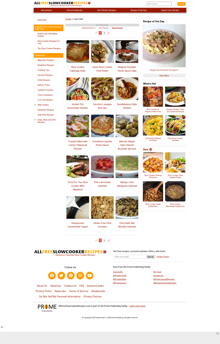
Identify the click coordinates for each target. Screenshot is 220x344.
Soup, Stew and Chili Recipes (47, 121)
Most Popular (117, 28)
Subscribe (42, 20)
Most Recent (103, 28)
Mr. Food (157, 272)
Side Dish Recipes (46, 115)
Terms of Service (78, 291)
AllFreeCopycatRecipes (163, 279)
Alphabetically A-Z (88, 28)
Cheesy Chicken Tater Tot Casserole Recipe (175, 111)
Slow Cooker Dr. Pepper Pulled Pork (153, 111)
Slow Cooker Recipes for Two (49, 42)
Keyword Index (95, 285)
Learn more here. (137, 306)
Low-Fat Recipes (45, 100)
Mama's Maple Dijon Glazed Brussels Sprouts (127, 145)
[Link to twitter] (61, 275)
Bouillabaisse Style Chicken (127, 106)
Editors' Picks (44, 85)
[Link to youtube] (89, 275)
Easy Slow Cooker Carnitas (175, 139)
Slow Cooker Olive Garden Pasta (175, 176)
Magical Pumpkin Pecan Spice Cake (127, 69)
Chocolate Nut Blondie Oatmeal (127, 225)
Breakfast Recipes (46, 65)
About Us (42, 285)
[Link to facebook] (52, 275)
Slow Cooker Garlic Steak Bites (153, 205)
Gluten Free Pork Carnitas (102, 225)
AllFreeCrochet (119, 275)
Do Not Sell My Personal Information (59, 296)
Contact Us (70, 285)
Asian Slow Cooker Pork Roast (102, 69)
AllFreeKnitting (119, 279)
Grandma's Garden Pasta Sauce (102, 143)
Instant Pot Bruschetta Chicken (77, 106)
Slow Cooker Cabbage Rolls (77, 69)
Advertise (55, 285)
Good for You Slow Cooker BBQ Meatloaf (78, 186)
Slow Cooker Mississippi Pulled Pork (175, 205)
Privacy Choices (93, 296)
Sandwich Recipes (46, 110)
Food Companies (45, 95)
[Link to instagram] (80, 275)
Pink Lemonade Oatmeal (102, 184)
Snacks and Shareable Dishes (47, 34)
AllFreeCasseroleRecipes (164, 283)
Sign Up (150, 257)
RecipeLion (158, 275)
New (145, 149)
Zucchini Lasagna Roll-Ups (102, 106)
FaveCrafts (118, 272)
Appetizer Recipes (46, 60)
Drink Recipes (44, 80)
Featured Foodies (45, 90)
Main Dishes (43, 105)
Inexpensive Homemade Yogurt (78, 225)
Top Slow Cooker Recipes (49, 48)
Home (68, 19)
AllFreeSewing (119, 283)
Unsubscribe (98, 291)
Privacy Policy (44, 291)
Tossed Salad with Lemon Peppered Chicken (77, 145)
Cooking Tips (43, 70)
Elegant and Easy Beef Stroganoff (164, 70)
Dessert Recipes (45, 75)
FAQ (81, 285)
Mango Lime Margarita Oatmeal (127, 184)
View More (164, 75)
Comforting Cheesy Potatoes (153, 139)
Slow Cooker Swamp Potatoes (153, 176)
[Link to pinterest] (71, 275)
